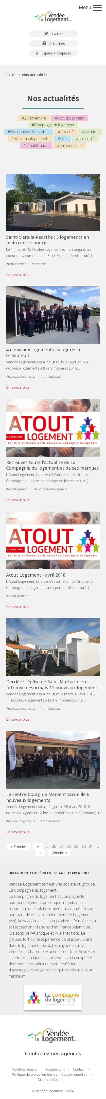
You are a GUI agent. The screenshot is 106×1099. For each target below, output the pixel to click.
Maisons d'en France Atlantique (62, 927)
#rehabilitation (36, 145)
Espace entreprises (55, 53)
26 (54, 846)
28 (69, 846)
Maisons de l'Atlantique (29, 933)
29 (76, 846)
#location (90, 131)
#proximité (85, 138)
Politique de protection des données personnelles (49, 1075)
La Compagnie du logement (32, 890)
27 (61, 846)
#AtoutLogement (70, 118)
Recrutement (55, 1070)
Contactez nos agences (53, 1054)
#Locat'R (66, 131)
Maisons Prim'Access (76, 921)
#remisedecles (70, 145)
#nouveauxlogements (30, 138)
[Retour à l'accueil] (53, 14)
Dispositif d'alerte (50, 1080)
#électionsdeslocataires (29, 131)
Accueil (10, 74)
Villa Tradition (66, 933)
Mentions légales (24, 1070)
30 (84, 846)
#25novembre (34, 118)
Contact (79, 1070)
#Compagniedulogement (53, 125)
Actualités (56, 43)
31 (91, 846)
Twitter (57, 33)
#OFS (63, 138)
